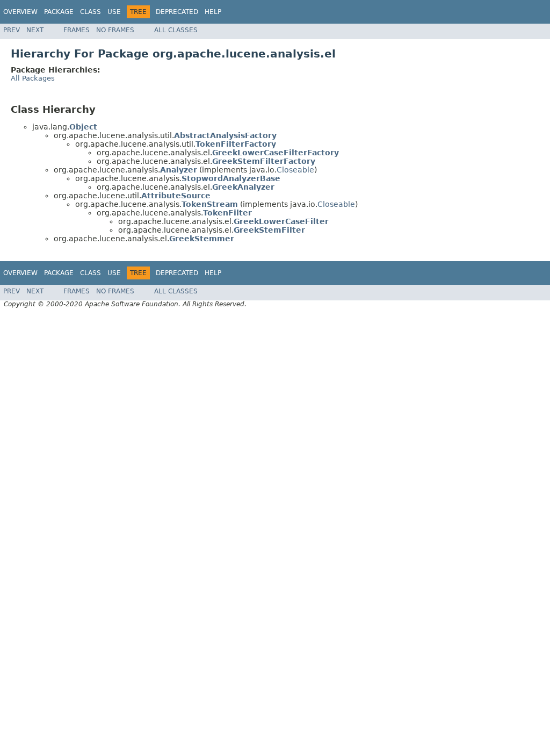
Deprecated (177, 12)
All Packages (33, 78)
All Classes (176, 30)
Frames (76, 30)
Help (213, 12)
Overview (20, 12)
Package (59, 12)
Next (35, 30)
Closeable (295, 169)
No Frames (115, 30)
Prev (11, 30)
